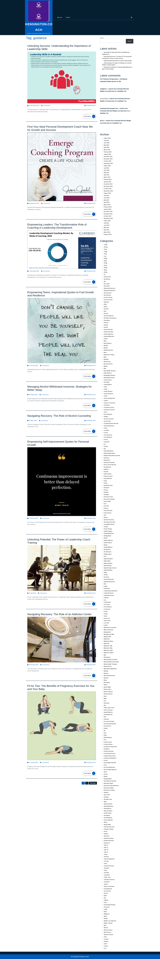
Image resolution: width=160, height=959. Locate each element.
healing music (107, 536)
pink (105, 733)
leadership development (110, 591)
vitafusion (107, 907)
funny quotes (107, 513)
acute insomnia (108, 299)
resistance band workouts (111, 785)
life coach (107, 604)
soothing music (108, 817)
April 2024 (106, 202)
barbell (105, 348)
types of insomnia (109, 886)
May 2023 (106, 227)
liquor (105, 616)
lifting (105, 611)
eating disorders (108, 485)
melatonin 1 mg (108, 646)
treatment (107, 882)
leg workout (107, 602)
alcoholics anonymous (110, 318)
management (107, 632)
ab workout (107, 279)
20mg (105, 261)
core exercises (108, 435)
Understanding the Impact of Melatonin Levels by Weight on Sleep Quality (116, 64)
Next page (93, 783)
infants (106, 574)
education (106, 487)
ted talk (106, 861)
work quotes (107, 932)
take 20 (106, 849)
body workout (108, 373)
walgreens (107, 914)
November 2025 (108, 159)
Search (102, 38)
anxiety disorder (108, 329)
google (106, 526)
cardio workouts (108, 393)
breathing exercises (109, 377)
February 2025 (108, 179)
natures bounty (108, 694)
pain (105, 717)
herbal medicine (108, 547)
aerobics (106, 309)
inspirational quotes (109, 581)
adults (105, 306)
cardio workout (108, 391)
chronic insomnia (108, 419)
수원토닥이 (103, 89)
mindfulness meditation (110, 668)
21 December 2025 (34, 105)
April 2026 (106, 147)
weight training (108, 923)
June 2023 (106, 225)
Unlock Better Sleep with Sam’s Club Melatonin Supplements (116, 53)
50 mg (105, 272)
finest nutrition (108, 510)
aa (104, 274)
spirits (105, 822)
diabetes (106, 469)
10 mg (105, 244)
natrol (105, 684)
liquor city (107, 618)
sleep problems (108, 811)
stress (105, 831)
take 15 (106, 847)
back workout (108, 343)
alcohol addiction (109, 316)
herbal (105, 545)
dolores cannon (108, 476)
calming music (108, 384)
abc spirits (107, 286)
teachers (106, 856)
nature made (107, 687)
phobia (106, 728)
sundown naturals (109, 840)
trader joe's (107, 877)
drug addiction (108, 478)
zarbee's (106, 941)
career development (109, 398)
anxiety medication (109, 336)
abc (105, 281)
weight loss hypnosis (110, 921)
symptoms (107, 843)
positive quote (108, 742)
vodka (105, 909)
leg (105, 600)
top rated (107, 875)
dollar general (107, 474)
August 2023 (107, 220)
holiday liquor (108, 554)
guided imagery (108, 531)
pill (104, 730)
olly (105, 705)
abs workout (107, 295)
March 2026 (107, 149)
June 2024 (106, 198)
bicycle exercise (108, 364)
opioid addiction (108, 712)
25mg (105, 265)
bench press (107, 361)
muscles (106, 678)
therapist (106, 868)
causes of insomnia (109, 403)
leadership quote (109, 593)
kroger (105, 586)
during (105, 483)
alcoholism (107, 320)
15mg (105, 254)
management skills (109, 634)
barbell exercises (108, 350)
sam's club (107, 794)
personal (106, 719)
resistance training (109, 790)
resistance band (108, 783)
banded (106, 345)
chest (105, 412)
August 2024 (107, 193)
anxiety (106, 327)
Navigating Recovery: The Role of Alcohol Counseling (59, 415)
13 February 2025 (33, 518)
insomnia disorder (109, 579)
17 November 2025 (34, 271)
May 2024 (106, 200)
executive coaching (109, 499)
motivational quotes (109, 675)
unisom (106, 893)
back (105, 341)
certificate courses (109, 409)
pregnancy (107, 749)
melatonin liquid (108, 650)
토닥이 (102, 120)
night (105, 698)
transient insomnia (109, 879)
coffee (106, 432)
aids (105, 311)
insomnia (106, 577)
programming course (110, 756)
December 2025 (108, 156)
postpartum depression (110, 746)
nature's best (107, 689)
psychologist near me (110, 762)
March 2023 (107, 232)
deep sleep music (108, 451)
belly (105, 357)
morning (106, 673)
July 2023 (106, 223)
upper (105, 895)
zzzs (105, 948)
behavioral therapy (109, 354)
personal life (107, 726)
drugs (105, 481)
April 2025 (106, 175)
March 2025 (107, 177)
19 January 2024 (33, 762)
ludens (106, 625)
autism (106, 338)
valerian (106, 900)
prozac (106, 760)
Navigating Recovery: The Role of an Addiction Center (59, 614)
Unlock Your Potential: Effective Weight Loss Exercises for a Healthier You (115, 111)
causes (106, 400)
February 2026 (108, 152)
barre (105, 352)
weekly (106, 918)
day (105, 448)
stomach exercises (109, 827)
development (107, 467)
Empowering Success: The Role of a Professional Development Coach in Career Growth (116, 57)
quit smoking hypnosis (110, 769)
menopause (107, 657)
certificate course (109, 407)
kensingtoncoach (91, 105)
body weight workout (110, 371)
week (105, 916)
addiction (106, 302)
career (105, 396)
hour (105, 556)
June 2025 (106, 170)
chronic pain (107, 421)
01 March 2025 (33, 420)
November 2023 (108, 214)
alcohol (106, 313)
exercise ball (107, 501)
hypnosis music (108, 563)
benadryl (106, 359)
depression (107, 460)
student (106, 833)
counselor (106, 442)
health (105, 538)
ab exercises (107, 277)
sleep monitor (107, 808)
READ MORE (90, 116)
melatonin (106, 643)
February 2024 (108, 207)
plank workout (108, 737)
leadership (107, 588)
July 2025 (106, 168)
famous (106, 508)
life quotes (107, 609)
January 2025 (107, 182)
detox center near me (110, 464)
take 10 (106, 845)
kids (105, 584)
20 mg (105, 258)
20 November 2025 (34, 203)
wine (105, 925)
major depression (108, 629)
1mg (105, 256)
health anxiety (108, 542)
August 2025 (107, 165)
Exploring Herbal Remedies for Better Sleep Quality (118, 60)
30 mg (105, 267)
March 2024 (107, 204)
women (106, 927)
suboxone (106, 836)
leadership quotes (109, 595)
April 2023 (106, 230)
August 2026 (107, 138)
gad (105, 515)
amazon (106, 322)
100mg (106, 247)
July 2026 (106, 140)
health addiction (108, 540)
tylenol (106, 884)
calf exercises (108, 380)
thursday (106, 872)
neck (105, 696)
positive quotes (108, 744)
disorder (106, 471)
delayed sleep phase (109, 453)
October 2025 (107, 161)
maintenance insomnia (110, 627)
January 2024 (107, 209)
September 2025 (108, 163)
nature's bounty (108, 691)
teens (105, 863)
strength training (108, 829)
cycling (106, 446)
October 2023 (107, 216)
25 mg (105, 263)
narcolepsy (107, 682)
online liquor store (109, 707)
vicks (105, 902)
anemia (106, 325)
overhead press (108, 714)
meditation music (108, 641)
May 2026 (106, 145)
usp (105, 898)
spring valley (107, 824)
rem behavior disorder (110, 781)
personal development (110, 723)
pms (105, 739)
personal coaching (109, 721)
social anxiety (108, 813)
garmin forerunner (109, 519)
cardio (105, 389)
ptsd (105, 765)
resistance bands (109, 788)
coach (105, 428)
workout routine (108, 934)
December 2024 (108, 184)
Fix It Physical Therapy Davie (109, 79)
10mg (105, 249)
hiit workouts (107, 552)
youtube (106, 939)
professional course (109, 753)
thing (105, 870)
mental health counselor (110, 659)
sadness (106, 792)
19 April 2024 (32, 593)
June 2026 (106, 143)
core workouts (108, 437)
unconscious (107, 891)
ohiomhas (106, 703)
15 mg (105, 251)
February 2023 (108, 234)
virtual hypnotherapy (109, 904)
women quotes (108, 930)
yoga (105, 937)
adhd (105, 304)
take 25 (106, 852)
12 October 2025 (33, 365)
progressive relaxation (110, 758)
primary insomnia (108, 751)
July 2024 (106, 195)
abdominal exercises (109, 288)
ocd (105, 701)
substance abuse (109, 838)
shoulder (106, 797)
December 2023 (108, 211)
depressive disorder (109, 462)
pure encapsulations (109, 767)
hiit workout (107, 549)
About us (59, 17)
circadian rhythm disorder (111, 423)
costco (106, 439)
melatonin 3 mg (108, 648)
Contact (68, 17)
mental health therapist (110, 664)
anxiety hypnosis (108, 334)
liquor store (107, 620)
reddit (105, 776)
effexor (106, 490)
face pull (106, 506)
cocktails (106, 430)
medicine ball (107, 636)
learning (106, 597)
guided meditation (109, 533)
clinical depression (109, 426)
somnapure (107, 815)
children (106, 416)
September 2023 (108, 218)
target (105, 854)
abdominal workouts (109, 290)
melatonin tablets (109, 652)
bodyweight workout (109, 375)
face (105, 503)
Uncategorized (108, 888)
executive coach (108, 497)
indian (105, 572)
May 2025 (106, 172)
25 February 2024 (33, 664)
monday (106, 671)
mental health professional (111, 662)
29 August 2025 (33, 394)
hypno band (107, 561)
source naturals (108, 820)
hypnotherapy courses (110, 568)
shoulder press (108, 799)
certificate (107, 405)
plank (105, 735)
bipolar (106, 366)
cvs (105, 444)
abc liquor (107, 283)
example (106, 492)
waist (105, 911)
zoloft (105, 943)
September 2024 (108, 191)
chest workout (108, 414)
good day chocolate (109, 522)
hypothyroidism (108, 570)
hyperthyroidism (108, 558)
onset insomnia (108, 710)
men (105, 655)
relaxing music (108, 778)
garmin (106, 517)
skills (105, 801)
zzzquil (106, 946)
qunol (105, 772)
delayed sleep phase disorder (112, 455)
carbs (105, 387)
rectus (106, 774)
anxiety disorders (108, 332)
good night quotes (109, 524)
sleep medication (108, 806)
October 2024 (107, 188)
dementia (106, 458)
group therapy (108, 529)
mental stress (108, 666)
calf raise (106, 382)
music (105, 680)
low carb (106, 623)
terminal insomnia (109, 866)
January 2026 (107, 154)
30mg (105, 270)
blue (105, 368)
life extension (108, 607)
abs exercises (108, 293)
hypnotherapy (107, 565)
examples (106, 494)
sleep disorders (108, 804)
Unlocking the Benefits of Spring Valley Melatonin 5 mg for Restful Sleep (117, 68)
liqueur (106, 613)
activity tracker (108, 297)
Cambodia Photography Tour (109, 108)
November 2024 (108, 186)
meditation (107, 639)
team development (109, 859)
